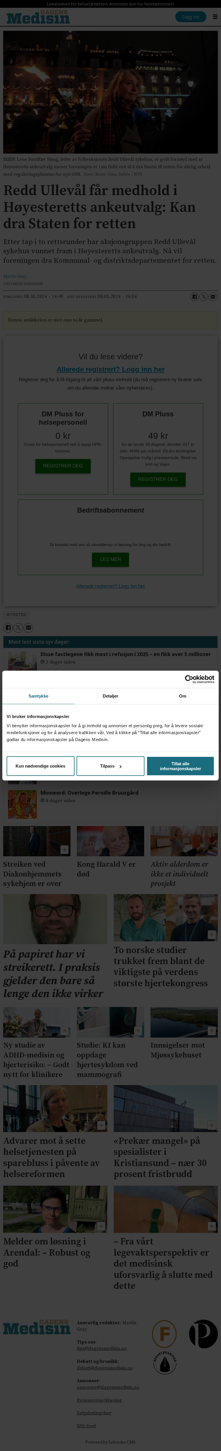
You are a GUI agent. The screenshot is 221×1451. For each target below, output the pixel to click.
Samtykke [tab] (38, 696)
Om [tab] (182, 696)
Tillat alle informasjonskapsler (180, 766)
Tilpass (107, 766)
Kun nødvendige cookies (40, 766)
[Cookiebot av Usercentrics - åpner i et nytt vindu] (189, 679)
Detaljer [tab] (111, 696)
